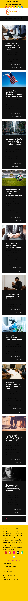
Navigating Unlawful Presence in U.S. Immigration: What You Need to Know (13, 142)
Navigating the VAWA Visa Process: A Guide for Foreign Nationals (13, 488)
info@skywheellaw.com (13, 569)
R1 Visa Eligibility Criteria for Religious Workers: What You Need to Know (13, 438)
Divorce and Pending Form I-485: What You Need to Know (13, 385)
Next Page (19, 519)
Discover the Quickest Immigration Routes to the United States (13, 93)
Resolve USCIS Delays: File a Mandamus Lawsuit (13, 245)
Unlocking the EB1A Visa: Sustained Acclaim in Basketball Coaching (13, 192)
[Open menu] (21, 12)
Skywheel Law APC (12, 529)
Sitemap (18, 560)
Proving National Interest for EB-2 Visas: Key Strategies (14, 338)
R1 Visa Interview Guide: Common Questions (12, 296)
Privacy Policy (11, 560)
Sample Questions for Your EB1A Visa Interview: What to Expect (13, 46)
